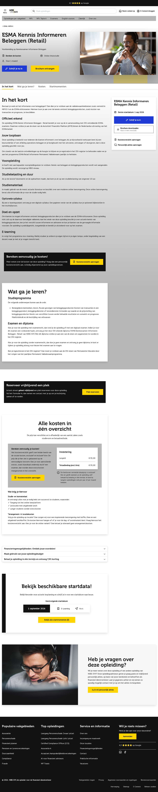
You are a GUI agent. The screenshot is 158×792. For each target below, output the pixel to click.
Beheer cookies (150, 786)
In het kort (7, 86)
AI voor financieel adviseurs (52, 758)
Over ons (92, 18)
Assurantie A (46, 748)
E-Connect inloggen (147, 11)
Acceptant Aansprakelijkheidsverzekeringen (58, 753)
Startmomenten (57, 86)
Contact (83, 753)
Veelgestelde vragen (87, 780)
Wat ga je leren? (25, 86)
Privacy (101, 780)
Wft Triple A (41, 18)
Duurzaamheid (8, 753)
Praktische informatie (89, 758)
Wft (31, 18)
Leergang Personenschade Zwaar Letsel (57, 733)
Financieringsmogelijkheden (91, 748)
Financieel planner (9, 743)
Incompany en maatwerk (90, 738)
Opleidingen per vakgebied (14, 18)
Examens (54, 18)
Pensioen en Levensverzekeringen (16, 748)
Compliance (6, 758)
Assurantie (6, 733)
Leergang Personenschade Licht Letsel (57, 738)
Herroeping (115, 786)
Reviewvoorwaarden (148, 780)
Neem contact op (128, 11)
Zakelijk (82, 18)
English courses (68, 18)
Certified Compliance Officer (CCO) (55, 743)
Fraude (5, 763)
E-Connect (137, 786)
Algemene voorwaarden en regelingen (122, 780)
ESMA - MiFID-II (8, 26)
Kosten (42, 86)
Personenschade (8, 738)
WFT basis (45, 763)
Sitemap (126, 786)
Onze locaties (85, 743)
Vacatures (84, 763)
